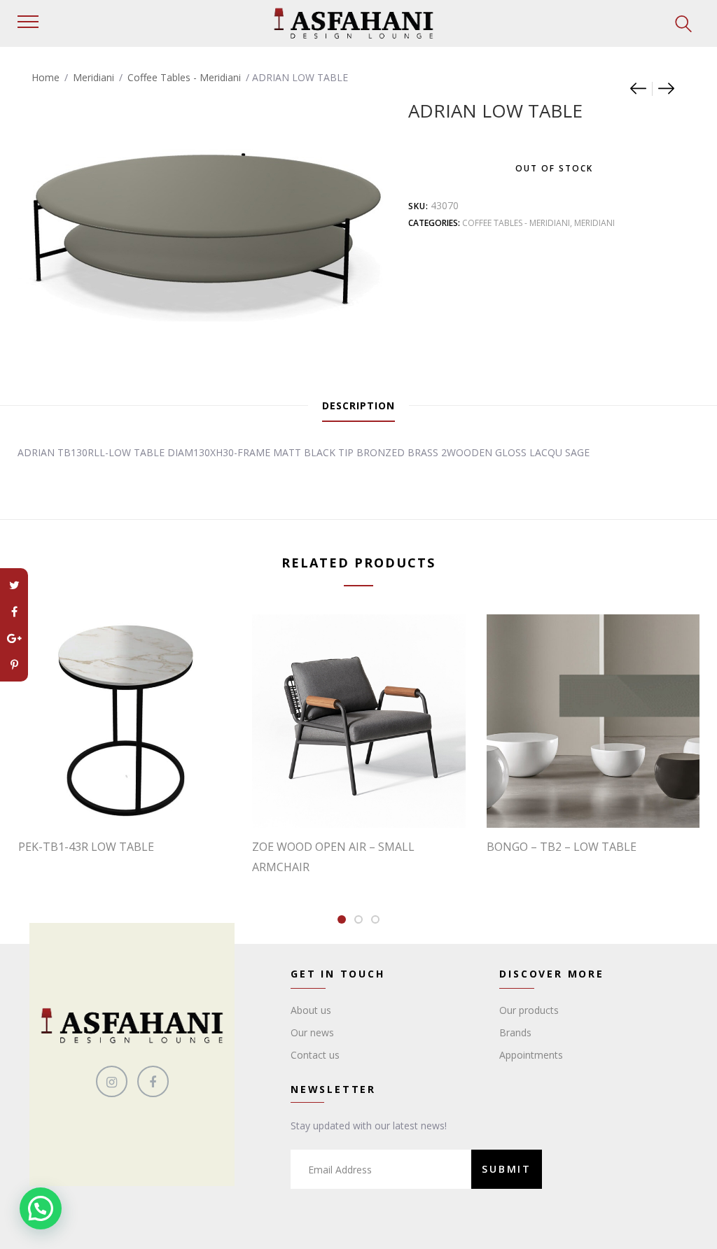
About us (311, 1010)
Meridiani (93, 77)
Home (46, 77)
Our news (312, 1032)
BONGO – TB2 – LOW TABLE (561, 846)
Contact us (315, 1054)
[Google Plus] (14, 638)
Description (358, 405)
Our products (529, 1010)
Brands (515, 1032)
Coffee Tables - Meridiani (184, 77)
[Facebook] (14, 611)
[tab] (358, 406)
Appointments (531, 1054)
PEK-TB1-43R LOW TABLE (86, 846)
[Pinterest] (14, 664)
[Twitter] (14, 585)
